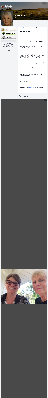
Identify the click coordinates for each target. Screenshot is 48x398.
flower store (22, 88)
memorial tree (31, 87)
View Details (8, 47)
